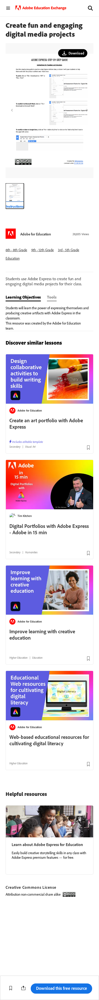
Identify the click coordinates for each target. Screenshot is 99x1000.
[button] (90, 8)
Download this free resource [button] (61, 988)
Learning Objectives (23, 297)
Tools (52, 297)
